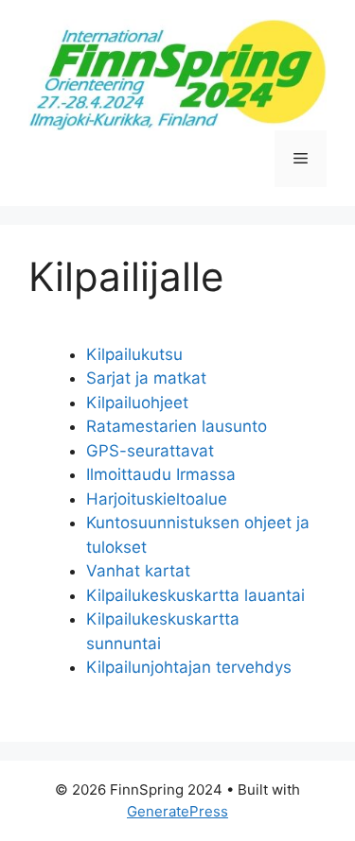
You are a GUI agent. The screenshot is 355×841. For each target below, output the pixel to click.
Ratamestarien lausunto (176, 426)
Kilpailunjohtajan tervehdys (189, 667)
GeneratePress (177, 811)
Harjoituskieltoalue (156, 498)
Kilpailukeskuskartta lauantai (195, 595)
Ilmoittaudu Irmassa (161, 474)
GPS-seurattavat (150, 450)
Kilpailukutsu (134, 354)
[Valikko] (301, 158)
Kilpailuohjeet (137, 402)
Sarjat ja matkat (146, 378)
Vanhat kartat (138, 570)
